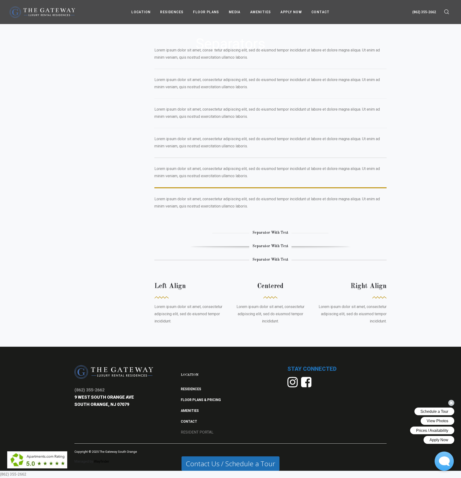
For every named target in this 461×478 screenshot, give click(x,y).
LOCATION (190, 375)
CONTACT (189, 421)
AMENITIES (190, 411)
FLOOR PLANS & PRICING (201, 400)
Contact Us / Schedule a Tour (230, 463)
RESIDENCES (191, 389)
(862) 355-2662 (424, 12)
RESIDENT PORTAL (197, 432)
